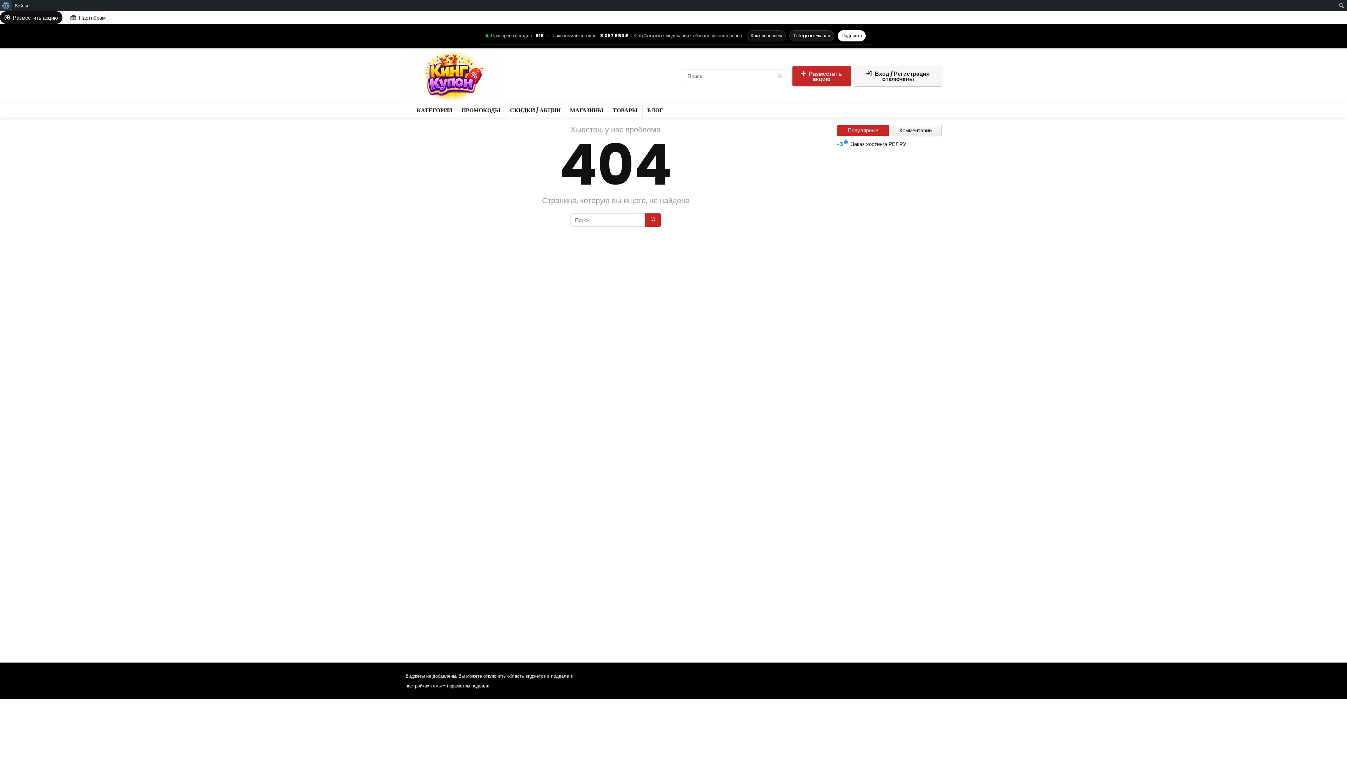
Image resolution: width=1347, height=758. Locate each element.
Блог (540, 82)
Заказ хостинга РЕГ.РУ (878, 144)
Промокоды (556, 70)
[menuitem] (6, 5)
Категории (520, 70)
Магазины (639, 70)
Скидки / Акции (598, 70)
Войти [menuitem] (21, 5)
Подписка (852, 35)
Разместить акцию (825, 76)
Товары (517, 82)
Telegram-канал (811, 35)
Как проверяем (766, 35)
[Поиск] (779, 76)
